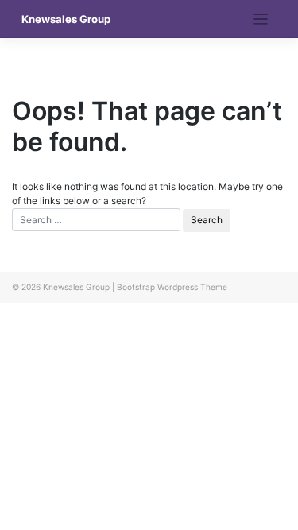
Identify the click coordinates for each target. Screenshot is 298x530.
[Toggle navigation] (261, 19)
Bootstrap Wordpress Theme (172, 287)
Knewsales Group (65, 19)
